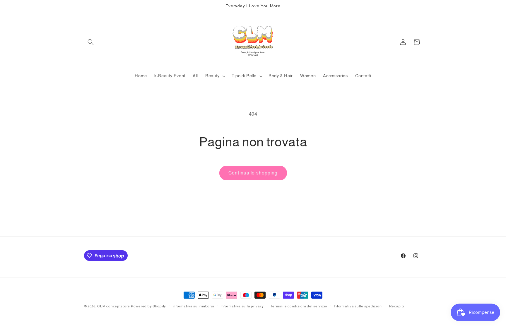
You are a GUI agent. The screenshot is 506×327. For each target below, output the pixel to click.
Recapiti (396, 306)
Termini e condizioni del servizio (298, 306)
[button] (91, 42)
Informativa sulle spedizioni (358, 306)
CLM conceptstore (113, 306)
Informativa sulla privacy (242, 306)
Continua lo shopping (253, 172)
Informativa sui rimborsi (193, 306)
